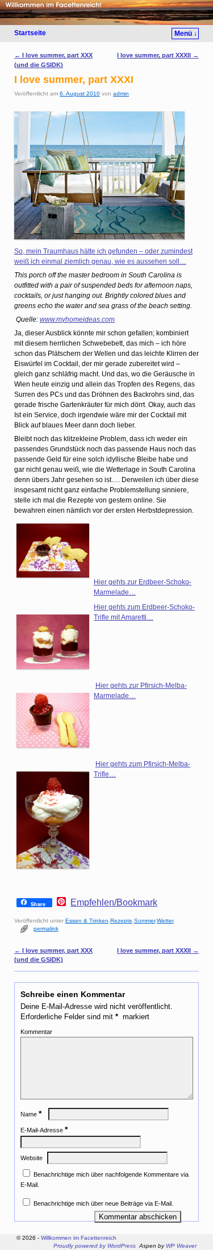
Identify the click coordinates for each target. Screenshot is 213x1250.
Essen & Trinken (86, 920)
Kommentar (36, 1031)
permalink (46, 928)
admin (121, 93)
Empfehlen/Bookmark (113, 902)
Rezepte (121, 920)
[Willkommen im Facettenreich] (106, 12)
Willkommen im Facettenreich (78, 1238)
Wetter (165, 920)
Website (31, 1158)
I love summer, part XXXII (158, 55)
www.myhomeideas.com (77, 319)
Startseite (30, 33)
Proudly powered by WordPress (94, 1246)
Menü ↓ (185, 34)
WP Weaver (181, 1246)
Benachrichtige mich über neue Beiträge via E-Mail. (103, 1203)
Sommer (144, 920)
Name (30, 1114)
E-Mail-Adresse (44, 1130)
